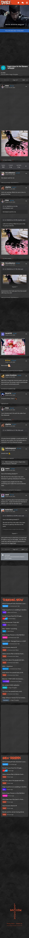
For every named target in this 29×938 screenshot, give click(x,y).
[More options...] (26, 86)
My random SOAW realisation (10, 685)
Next (24, 80)
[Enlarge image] (14, 143)
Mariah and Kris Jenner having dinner (13, 812)
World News (12, 618)
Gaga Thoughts (14, 74)
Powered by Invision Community (14, 925)
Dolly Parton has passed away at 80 (12, 672)
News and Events (12, 612)
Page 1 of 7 (15, 80)
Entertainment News (13, 650)
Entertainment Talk (15, 606)
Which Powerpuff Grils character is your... (14, 603)
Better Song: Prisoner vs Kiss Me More (13, 635)
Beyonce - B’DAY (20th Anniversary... (13, 679)
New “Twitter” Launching (9, 628)
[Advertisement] (14, 48)
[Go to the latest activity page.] (18, 2)
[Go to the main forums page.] (22, 2)
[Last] (27, 80)
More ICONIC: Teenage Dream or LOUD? (14, 641)
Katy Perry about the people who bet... (13, 660)
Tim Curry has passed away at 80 (12, 691)
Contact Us (19, 923)
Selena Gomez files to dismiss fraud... (13, 653)
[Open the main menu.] (27, 2)
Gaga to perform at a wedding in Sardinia (14, 610)
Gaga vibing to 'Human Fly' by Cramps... (14, 697)
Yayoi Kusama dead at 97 (9, 647)
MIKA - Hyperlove (7, 666)
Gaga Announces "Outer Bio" (10, 622)
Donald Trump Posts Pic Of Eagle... (12, 616)
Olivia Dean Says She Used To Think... (13, 799)
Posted (10, 87)
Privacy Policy (11, 923)
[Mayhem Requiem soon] (14, 17)
